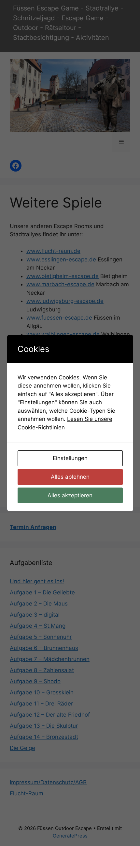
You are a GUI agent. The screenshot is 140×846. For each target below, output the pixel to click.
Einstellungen (70, 458)
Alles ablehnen (70, 476)
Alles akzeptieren (70, 495)
